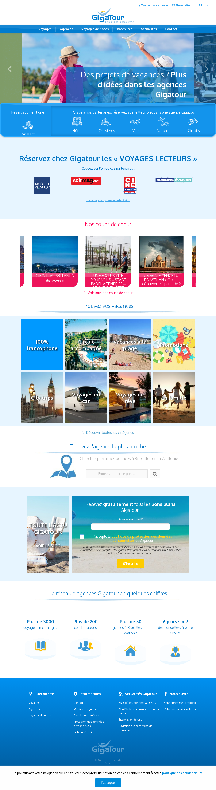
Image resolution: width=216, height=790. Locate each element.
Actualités (149, 29)
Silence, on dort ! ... (130, 719)
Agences (66, 29)
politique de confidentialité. (182, 773)
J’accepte (108, 783)
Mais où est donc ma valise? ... (137, 702)
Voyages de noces (95, 29)
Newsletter (183, 5)
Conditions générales (87, 715)
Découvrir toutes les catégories (109, 432)
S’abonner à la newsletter (180, 709)
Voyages (45, 29)
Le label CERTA (83, 732)
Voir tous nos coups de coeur (109, 293)
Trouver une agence (154, 5)
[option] (108, 69)
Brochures (124, 29)
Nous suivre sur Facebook (180, 702)
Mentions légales (85, 709)
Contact (171, 29)
